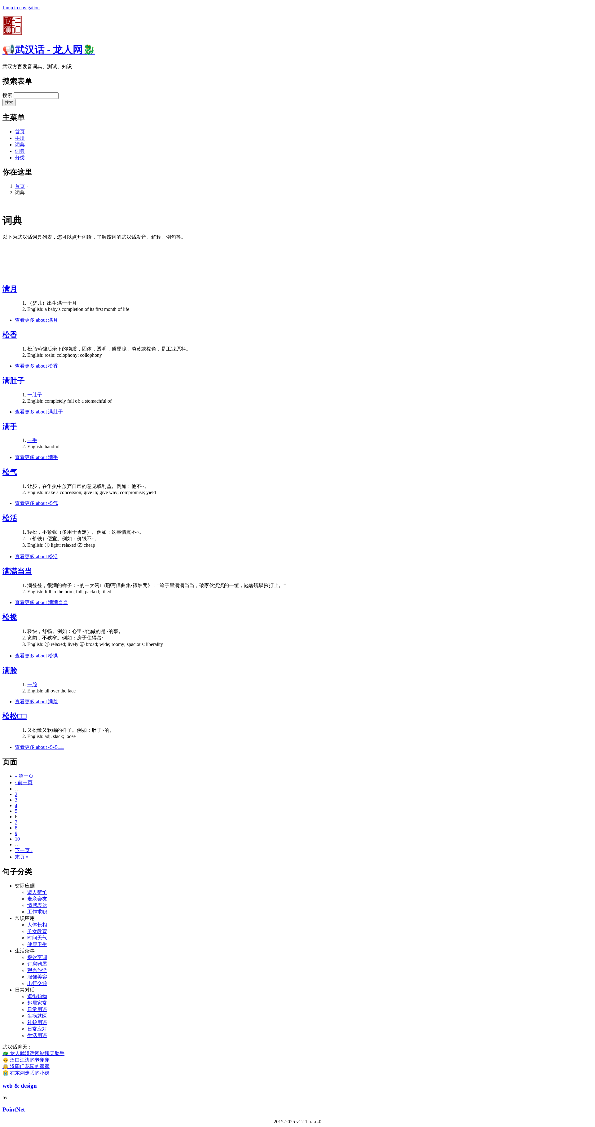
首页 (20, 131)
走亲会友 (37, 898)
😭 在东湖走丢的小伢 (26, 1073)
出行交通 (37, 983)
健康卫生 (37, 944)
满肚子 (13, 381)
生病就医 (37, 1016)
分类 (20, 157)
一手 (32, 440)
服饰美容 (37, 976)
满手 (9, 426)
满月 (9, 289)
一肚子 (34, 394)
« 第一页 (24, 776)
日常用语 (37, 1009)
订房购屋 (37, 963)
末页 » (22, 857)
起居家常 (37, 1002)
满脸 (9, 670)
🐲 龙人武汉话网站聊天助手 (33, 1053)
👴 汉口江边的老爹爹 (26, 1060)
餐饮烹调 (37, 957)
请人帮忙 (37, 892)
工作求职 (37, 911)
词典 (20, 144)
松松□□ (14, 716)
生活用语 (37, 1035)
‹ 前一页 (24, 782)
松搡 (9, 617)
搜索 (8, 95)
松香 (9, 335)
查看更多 (36, 320)
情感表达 (37, 905)
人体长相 (37, 924)
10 (17, 839)
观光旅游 (37, 970)
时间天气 (37, 937)
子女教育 (37, 931)
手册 (20, 138)
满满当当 (17, 571)
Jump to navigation (21, 7)
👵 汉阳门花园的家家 (26, 1066)
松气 (9, 472)
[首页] (12, 33)
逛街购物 (37, 996)
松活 (9, 518)
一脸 (32, 684)
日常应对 (37, 1029)
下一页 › (24, 850)
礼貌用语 (37, 1022)
